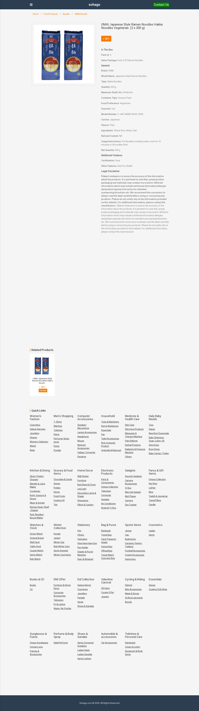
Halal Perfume (61, 642)
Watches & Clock (36, 526)
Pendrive (81, 456)
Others (128, 456)
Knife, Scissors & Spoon (38, 497)
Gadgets (130, 470)
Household (108, 416)
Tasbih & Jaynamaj (158, 496)
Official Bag (106, 551)
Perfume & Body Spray (64, 635)
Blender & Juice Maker (37, 485)
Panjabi (81, 598)
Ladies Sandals (84, 654)
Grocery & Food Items (63, 472)
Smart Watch (36, 534)
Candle (152, 504)
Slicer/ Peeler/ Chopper (37, 478)
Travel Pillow (155, 500)
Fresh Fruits (59, 496)
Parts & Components (107, 481)
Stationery (83, 525)
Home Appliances (109, 426)
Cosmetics (35, 425)
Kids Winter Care (62, 546)
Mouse (80, 441)
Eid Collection (85, 579)
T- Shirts (58, 422)
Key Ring (153, 483)
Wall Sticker (83, 476)
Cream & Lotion (132, 647)
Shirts (56, 434)
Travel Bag (106, 535)
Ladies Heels (83, 650)
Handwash (130, 642)
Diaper (152, 429)
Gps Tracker (131, 505)
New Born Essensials (159, 433)
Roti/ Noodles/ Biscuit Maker (37, 516)
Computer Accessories (85, 417)
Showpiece (82, 500)
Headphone (83, 436)
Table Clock (35, 546)
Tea (55, 504)
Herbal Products (133, 445)
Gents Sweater (61, 550)
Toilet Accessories (110, 438)
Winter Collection (60, 526)
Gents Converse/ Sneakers (85, 644)
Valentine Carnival (107, 581)
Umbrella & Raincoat (111, 450)
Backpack (106, 530)
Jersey (128, 530)
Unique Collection (109, 487)
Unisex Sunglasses (39, 642)
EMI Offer (59, 579)
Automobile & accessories (109, 635)
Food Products (51, 14)
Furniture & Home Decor (62, 587)
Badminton (130, 539)
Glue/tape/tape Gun (87, 543)
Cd (31, 589)
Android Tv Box (108, 508)
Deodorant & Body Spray (134, 653)
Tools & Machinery (110, 422)
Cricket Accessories (134, 555)
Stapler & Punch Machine (85, 553)
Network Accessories (83, 447)
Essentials (106, 430)
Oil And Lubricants (134, 598)
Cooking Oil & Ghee (158, 589)
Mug (151, 492)
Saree (80, 602)
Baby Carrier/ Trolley (159, 453)
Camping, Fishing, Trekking (133, 545)
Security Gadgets (133, 476)
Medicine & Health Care (132, 417)
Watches (58, 426)
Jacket (57, 538)
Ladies (152, 530)
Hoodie (57, 534)
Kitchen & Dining (40, 470)
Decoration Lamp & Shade (86, 495)
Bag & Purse (108, 525)
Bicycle (128, 602)
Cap (127, 535)
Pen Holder (82, 547)
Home (36, 14)
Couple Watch (36, 550)
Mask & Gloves (132, 593)
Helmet (128, 585)
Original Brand (37, 538)
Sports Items (133, 525)
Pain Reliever (131, 441)
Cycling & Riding (135, 579)
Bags (32, 450)
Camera (129, 500)
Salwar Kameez (37, 429)
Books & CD (37, 579)
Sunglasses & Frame (38, 635)
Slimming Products (134, 429)
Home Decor (85, 470)
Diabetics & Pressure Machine (135, 451)
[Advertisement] (93, 278)
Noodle (66, 14)
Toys (151, 425)
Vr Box (128, 488)
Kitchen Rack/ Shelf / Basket (39, 509)
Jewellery (34, 433)
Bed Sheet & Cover (86, 484)
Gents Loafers (84, 658)
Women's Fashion (35, 417)
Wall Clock (35, 542)
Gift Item (105, 588)
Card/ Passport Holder (108, 541)
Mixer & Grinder (37, 503)
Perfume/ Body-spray (62, 440)
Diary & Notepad (85, 559)
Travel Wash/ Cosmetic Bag (108, 556)
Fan (103, 434)
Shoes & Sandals (85, 606)
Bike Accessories (133, 589)
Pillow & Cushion (85, 505)
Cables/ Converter (86, 452)
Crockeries (35, 491)
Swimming (130, 559)
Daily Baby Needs (155, 417)
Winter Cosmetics (62, 555)
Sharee (33, 437)
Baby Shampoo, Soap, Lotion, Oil (156, 439)
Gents (152, 535)
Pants (56, 446)
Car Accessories (109, 642)
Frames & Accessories (36, 653)
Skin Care (129, 425)
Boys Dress (154, 449)
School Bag (106, 546)
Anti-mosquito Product (108, 444)
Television (106, 491)
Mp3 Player (130, 496)
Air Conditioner (108, 503)
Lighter (152, 488)
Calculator (82, 539)
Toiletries (58, 430)
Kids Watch (35, 559)
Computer (106, 495)
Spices (57, 483)
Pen (79, 530)
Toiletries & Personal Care (133, 635)
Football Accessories (135, 551)
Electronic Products (107, 472)
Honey (57, 492)
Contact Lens (36, 647)
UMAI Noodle (81, 14)
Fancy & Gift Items (156, 472)
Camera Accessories (131, 482)
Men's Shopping (63, 416)
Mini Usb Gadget (133, 492)
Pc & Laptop (59, 604)
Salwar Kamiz (84, 585)
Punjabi (57, 450)
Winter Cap (59, 542)
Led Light (81, 489)
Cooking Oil (59, 500)
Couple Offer (107, 592)
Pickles (57, 488)
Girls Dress (154, 445)
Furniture (81, 480)
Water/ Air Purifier (62, 608)
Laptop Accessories (87, 432)
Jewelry (105, 596)
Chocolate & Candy (63, 479)
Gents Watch (36, 555)
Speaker (105, 499)
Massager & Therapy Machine (133, 435)
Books (33, 585)
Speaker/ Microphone (83, 426)
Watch (33, 446)
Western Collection (39, 442)
